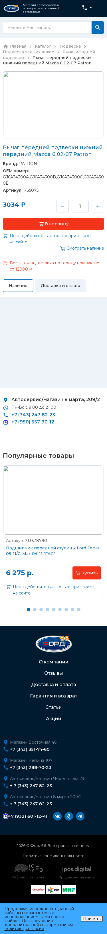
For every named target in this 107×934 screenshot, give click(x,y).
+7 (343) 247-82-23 (33, 415)
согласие (35, 928)
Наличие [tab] (18, 285)
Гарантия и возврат (53, 696)
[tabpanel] (53, 536)
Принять (91, 918)
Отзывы (53, 673)
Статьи (53, 707)
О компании (53, 662)
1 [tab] (28, 609)
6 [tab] (60, 609)
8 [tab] (72, 609)
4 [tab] (47, 609)
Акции (53, 718)
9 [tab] (78, 609)
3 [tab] (41, 609)
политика (14, 928)
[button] (53, 224)
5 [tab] (53, 609)
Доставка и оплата (53, 684)
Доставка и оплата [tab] (60, 285)
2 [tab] (35, 609)
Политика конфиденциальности (53, 855)
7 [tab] (66, 609)
